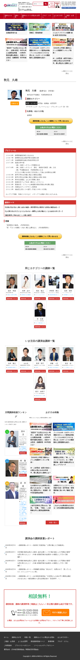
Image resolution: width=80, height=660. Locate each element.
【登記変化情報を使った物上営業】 (56, 294)
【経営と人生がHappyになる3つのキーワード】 (58, 367)
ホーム (6, 637)
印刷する (14, 103)
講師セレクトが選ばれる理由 (31, 16)
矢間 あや (26, 291)
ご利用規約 (8, 645)
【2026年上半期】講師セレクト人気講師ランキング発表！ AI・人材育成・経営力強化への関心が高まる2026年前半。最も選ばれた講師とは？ (63, 55)
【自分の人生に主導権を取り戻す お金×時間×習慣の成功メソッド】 (23, 450)
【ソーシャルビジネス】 (40, 294)
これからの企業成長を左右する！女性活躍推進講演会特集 (64, 506)
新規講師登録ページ (38, 641)
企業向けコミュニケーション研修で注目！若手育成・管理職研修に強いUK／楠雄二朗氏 (64, 489)
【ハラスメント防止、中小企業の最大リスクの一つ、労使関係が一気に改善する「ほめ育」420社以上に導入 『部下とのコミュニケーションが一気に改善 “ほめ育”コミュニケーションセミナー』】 (23, 512)
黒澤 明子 (40, 363)
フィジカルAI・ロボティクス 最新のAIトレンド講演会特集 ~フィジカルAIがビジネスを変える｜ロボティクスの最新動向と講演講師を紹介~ (40, 53)
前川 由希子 (40, 391)
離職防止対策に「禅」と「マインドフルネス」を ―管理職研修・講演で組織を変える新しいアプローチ (64, 461)
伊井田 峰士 (54, 291)
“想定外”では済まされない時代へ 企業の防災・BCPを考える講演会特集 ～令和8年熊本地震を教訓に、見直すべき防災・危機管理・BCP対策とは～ (16, 54)
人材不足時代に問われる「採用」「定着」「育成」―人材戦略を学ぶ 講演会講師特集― (40, 509)
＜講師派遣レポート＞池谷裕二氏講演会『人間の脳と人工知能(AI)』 (41, 545)
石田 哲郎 (68, 291)
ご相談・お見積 (69, 16)
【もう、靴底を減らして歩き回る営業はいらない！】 (45, 323)
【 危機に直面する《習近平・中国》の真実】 (23, 473)
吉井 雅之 (12, 363)
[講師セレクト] (10, 5)
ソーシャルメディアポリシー (44, 645)
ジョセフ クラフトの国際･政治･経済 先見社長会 (63, 34)
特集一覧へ (53, 522)
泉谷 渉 (68, 363)
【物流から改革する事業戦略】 (13, 294)
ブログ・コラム (46, 16)
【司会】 (37, 367)
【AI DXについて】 (25, 367)
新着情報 (51, 641)
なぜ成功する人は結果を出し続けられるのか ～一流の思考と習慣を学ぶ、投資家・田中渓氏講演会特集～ (40, 489)
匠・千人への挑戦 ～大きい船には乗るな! (21, 227)
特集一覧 (17, 16)
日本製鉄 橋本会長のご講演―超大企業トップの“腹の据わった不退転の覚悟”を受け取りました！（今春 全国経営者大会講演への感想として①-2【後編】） (43, 554)
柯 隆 (24, 460)
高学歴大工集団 (12, 225)
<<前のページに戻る (67, 72)
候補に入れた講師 (52, 4)
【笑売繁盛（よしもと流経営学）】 (70, 294)
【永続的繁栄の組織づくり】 (12, 367)
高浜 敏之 (40, 291)
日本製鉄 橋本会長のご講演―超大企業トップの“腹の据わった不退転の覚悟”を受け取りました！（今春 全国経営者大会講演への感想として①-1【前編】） (43, 562)
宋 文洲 (40, 319)
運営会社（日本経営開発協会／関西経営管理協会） (22, 649)
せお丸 (26, 363)
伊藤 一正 (54, 363)
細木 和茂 (12, 291)
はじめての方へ (58, 16)
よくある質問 (22, 641)
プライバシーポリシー (23, 645)
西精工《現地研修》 (36, 33)
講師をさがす (8, 16)
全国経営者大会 (11, 33)
